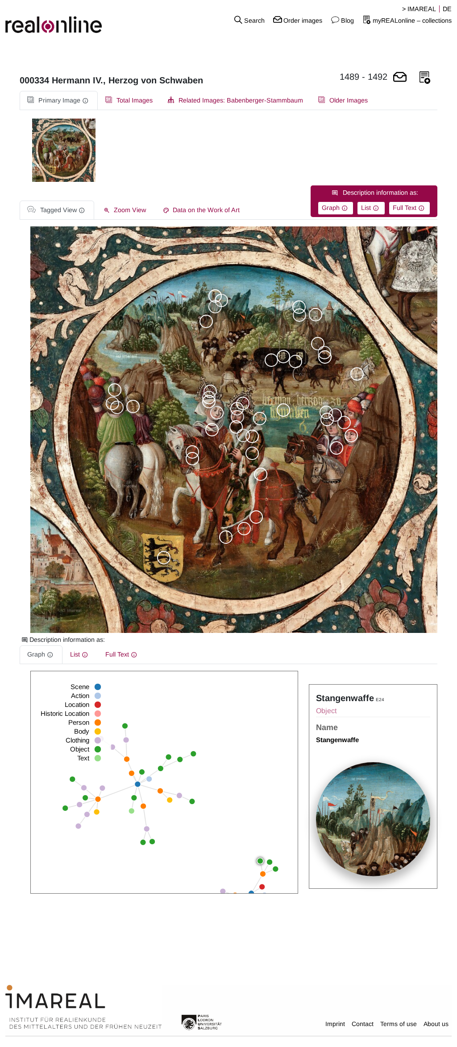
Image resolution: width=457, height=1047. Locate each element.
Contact (363, 1023)
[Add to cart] (399, 78)
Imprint (335, 1023)
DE (447, 8)
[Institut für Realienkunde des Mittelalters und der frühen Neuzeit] (83, 1007)
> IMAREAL (419, 8)
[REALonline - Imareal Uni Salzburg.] (76, 20)
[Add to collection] (424, 78)
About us (436, 1023)
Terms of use (398, 1023)
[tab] (59, 100)
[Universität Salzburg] (201, 1021)
